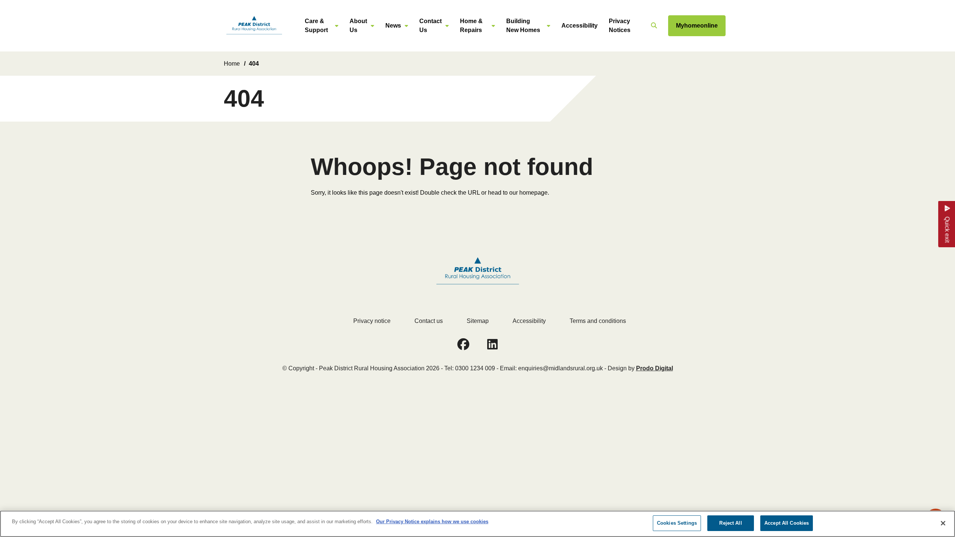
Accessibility (579, 25)
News (393, 25)
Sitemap (478, 321)
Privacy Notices (619, 25)
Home (232, 63)
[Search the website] (653, 26)
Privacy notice (372, 321)
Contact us (428, 321)
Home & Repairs (471, 25)
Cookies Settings (677, 523)
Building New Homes (523, 25)
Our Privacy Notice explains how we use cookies (432, 521)
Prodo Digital (654, 368)
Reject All (730, 523)
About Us (358, 25)
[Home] (254, 26)
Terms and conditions (598, 321)
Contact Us (430, 25)
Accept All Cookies (786, 523)
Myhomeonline (697, 25)
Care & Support (316, 25)
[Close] (943, 523)
